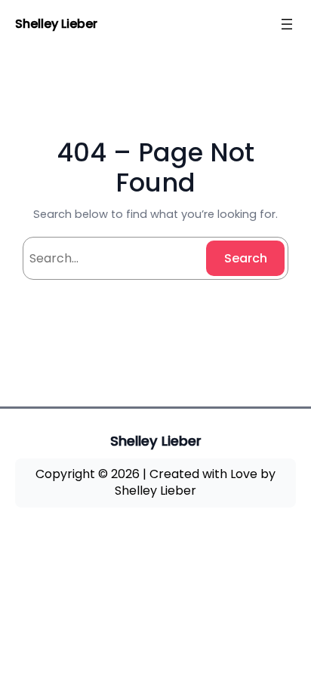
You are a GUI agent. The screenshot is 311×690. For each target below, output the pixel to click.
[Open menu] (287, 24)
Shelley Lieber (56, 23)
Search (245, 258)
